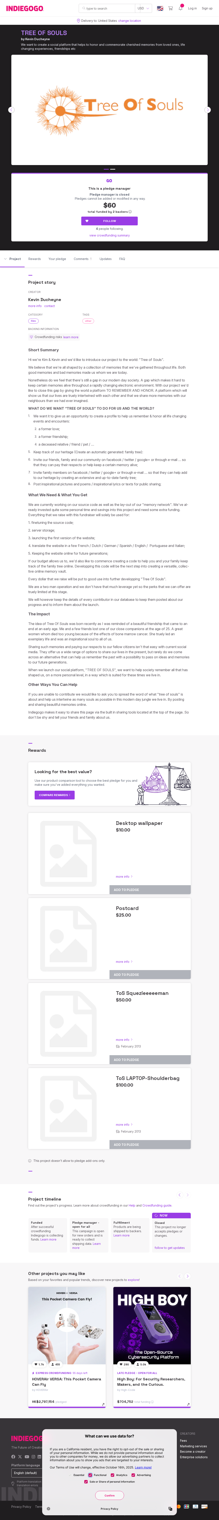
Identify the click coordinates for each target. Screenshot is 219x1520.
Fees (183, 1440)
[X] (20, 1457)
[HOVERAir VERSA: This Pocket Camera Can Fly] (67, 1325)
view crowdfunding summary (109, 235)
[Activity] (180, 8)
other (88, 320)
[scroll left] (11, 110)
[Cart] (170, 8)
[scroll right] (207, 110)
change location (129, 20)
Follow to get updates (170, 1248)
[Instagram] (33, 1457)
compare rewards (54, 795)
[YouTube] (27, 1457)
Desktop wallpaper (139, 823)
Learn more (48, 1239)
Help (132, 1205)
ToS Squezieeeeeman (142, 993)
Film (33, 320)
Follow (109, 221)
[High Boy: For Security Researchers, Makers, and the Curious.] (152, 1325)
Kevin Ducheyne (37, 39)
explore (133, 1280)
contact (49, 306)
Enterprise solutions (194, 1457)
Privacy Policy (21, 1506)
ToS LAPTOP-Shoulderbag (148, 1078)
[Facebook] (13, 1457)
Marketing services (193, 1446)
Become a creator (193, 1451)
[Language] (160, 8)
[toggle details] (105, 1406)
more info (35, 306)
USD (141, 8)
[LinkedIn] (39, 1457)
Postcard (127, 908)
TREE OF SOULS (44, 33)
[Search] (84, 8)
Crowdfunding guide (157, 1205)
